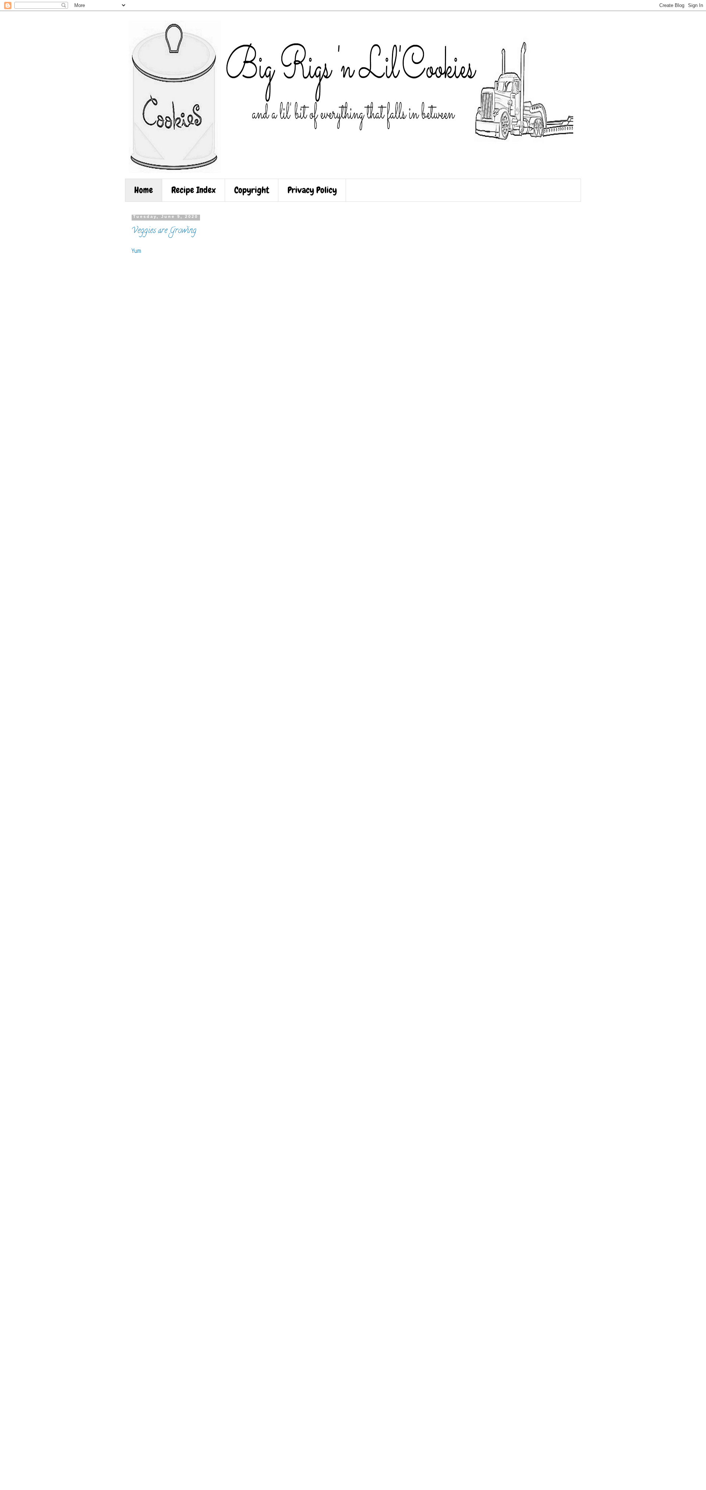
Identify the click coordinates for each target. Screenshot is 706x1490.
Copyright (251, 190)
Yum (136, 251)
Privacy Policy (312, 190)
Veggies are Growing (164, 231)
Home (143, 190)
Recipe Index (193, 190)
